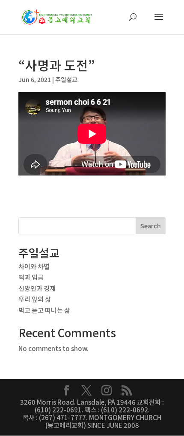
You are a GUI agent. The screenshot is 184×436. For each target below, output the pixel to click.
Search (150, 225)
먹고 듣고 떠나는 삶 (44, 310)
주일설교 (66, 79)
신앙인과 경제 (37, 288)
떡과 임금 (31, 277)
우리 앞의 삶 (34, 298)
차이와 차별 (34, 266)
